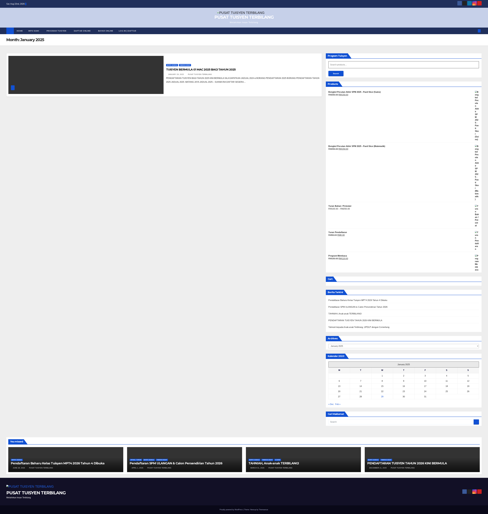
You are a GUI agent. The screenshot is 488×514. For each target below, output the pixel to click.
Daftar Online (82, 31)
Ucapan (277, 460)
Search (336, 74)
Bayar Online (105, 31)
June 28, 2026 (19, 468)
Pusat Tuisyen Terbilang (200, 74)
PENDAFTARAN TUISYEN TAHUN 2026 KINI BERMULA (355, 320)
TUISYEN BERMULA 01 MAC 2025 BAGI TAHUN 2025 (201, 69)
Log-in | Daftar (127, 31)
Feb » (337, 404)
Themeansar (263, 510)
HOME (20, 31)
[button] (475, 31)
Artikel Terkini (135, 460)
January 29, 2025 (176, 74)
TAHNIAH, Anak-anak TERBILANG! (345, 314)
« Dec (331, 404)
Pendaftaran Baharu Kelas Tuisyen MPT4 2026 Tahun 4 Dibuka (357, 300)
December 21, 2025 (378, 468)
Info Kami (34, 31)
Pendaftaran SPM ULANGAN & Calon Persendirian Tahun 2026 (357, 307)
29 (382, 397)
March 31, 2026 (257, 468)
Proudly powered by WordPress (231, 510)
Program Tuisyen (57, 31)
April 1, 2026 (138, 468)
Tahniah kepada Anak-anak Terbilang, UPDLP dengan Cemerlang (358, 327)
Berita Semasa (172, 65)
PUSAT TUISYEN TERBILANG (244, 17)
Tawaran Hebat (185, 65)
